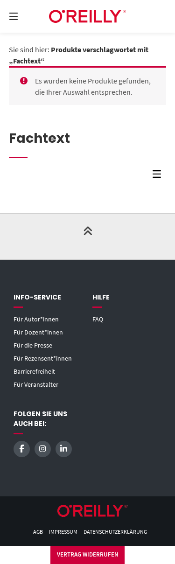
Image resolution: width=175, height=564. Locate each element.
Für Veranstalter (36, 384)
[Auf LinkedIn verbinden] (64, 449)
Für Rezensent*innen (43, 358)
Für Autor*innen (36, 319)
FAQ (97, 319)
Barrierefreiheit (34, 371)
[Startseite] (87, 16)
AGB (38, 531)
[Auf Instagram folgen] (43, 449)
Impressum (63, 531)
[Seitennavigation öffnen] (25, 16)
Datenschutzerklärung (115, 531)
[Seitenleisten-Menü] (159, 176)
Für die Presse (33, 345)
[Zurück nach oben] (87, 236)
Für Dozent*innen (38, 332)
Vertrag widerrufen (88, 554)
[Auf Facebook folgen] (22, 449)
